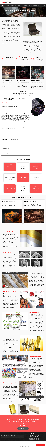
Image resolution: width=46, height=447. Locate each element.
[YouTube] (39, 439)
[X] (34, 439)
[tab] (4, 103)
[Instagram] (30, 439)
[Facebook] (32, 439)
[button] (2, 130)
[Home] (2, 6)
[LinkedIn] (36, 439)
